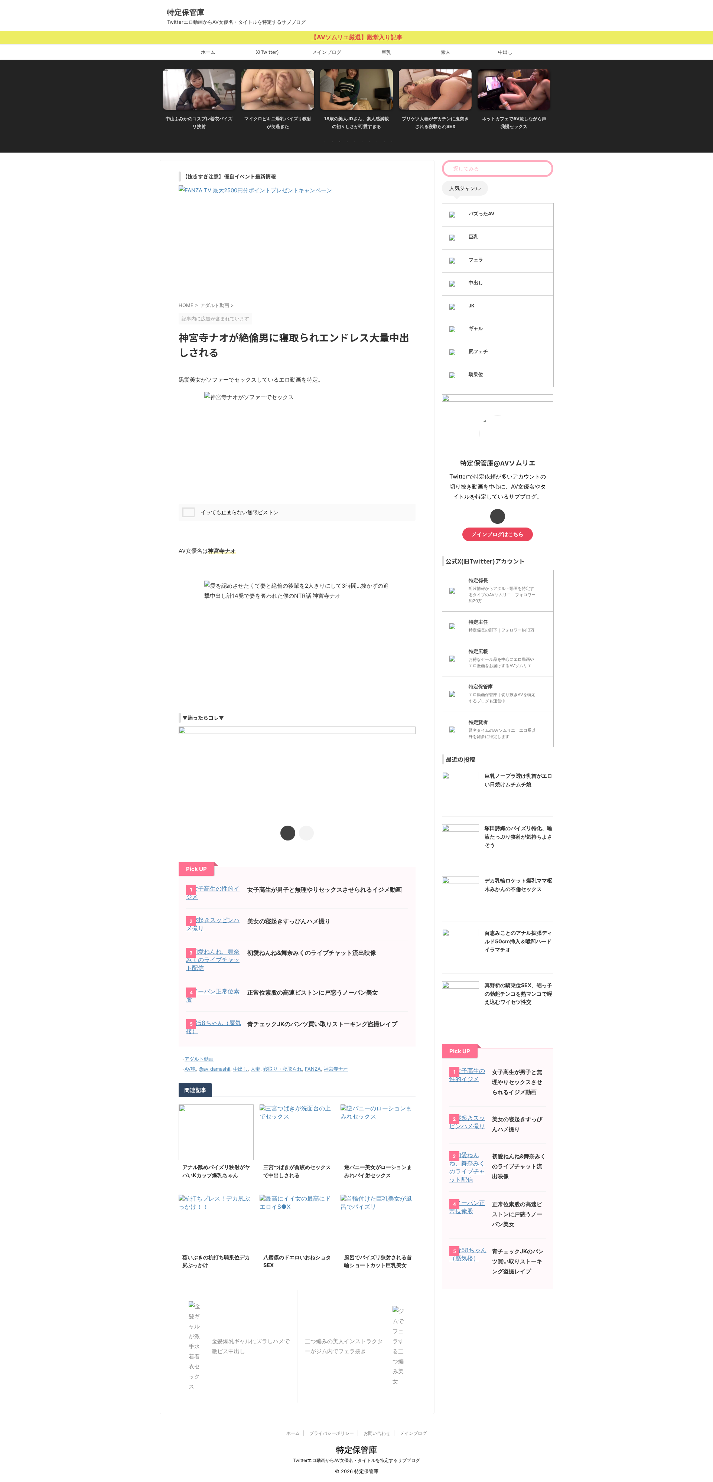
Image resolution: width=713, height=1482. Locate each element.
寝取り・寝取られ (282, 1069)
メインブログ (326, 52)
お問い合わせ (377, 1433)
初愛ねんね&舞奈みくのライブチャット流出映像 (311, 952)
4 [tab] (347, 142)
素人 (445, 52)
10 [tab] (391, 142)
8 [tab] (377, 142)
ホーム (208, 52)
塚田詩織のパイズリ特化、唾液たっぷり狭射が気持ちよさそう (518, 836)
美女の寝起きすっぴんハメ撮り (289, 921)
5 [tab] (354, 142)
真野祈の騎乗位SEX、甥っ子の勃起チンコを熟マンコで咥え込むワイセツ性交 (518, 993)
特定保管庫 (185, 12)
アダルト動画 (199, 1059)
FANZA (313, 1069)
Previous (169, 97)
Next (543, 97)
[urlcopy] (306, 833)
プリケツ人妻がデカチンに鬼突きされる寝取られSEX (435, 123)
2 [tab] (332, 142)
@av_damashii (214, 1069)
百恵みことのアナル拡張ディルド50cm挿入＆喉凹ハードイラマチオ (518, 941)
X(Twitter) (267, 52)
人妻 (255, 1069)
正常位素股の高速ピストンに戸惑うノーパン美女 (312, 992)
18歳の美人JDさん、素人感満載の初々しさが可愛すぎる (356, 123)
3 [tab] (340, 142)
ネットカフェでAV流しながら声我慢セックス (514, 123)
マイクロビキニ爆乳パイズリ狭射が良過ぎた (277, 123)
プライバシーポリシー (331, 1433)
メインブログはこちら (498, 534)
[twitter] (287, 833)
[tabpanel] (199, 101)
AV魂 (190, 1069)
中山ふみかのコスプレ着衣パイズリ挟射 (199, 123)
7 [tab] (369, 142)
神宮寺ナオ (336, 1069)
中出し (505, 52)
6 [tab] (362, 142)
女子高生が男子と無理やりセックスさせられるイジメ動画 (324, 889)
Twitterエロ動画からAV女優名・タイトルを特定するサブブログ (356, 1460)
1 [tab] (325, 142)
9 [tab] (384, 142)
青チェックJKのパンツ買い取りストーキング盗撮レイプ (322, 1024)
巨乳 (386, 52)
